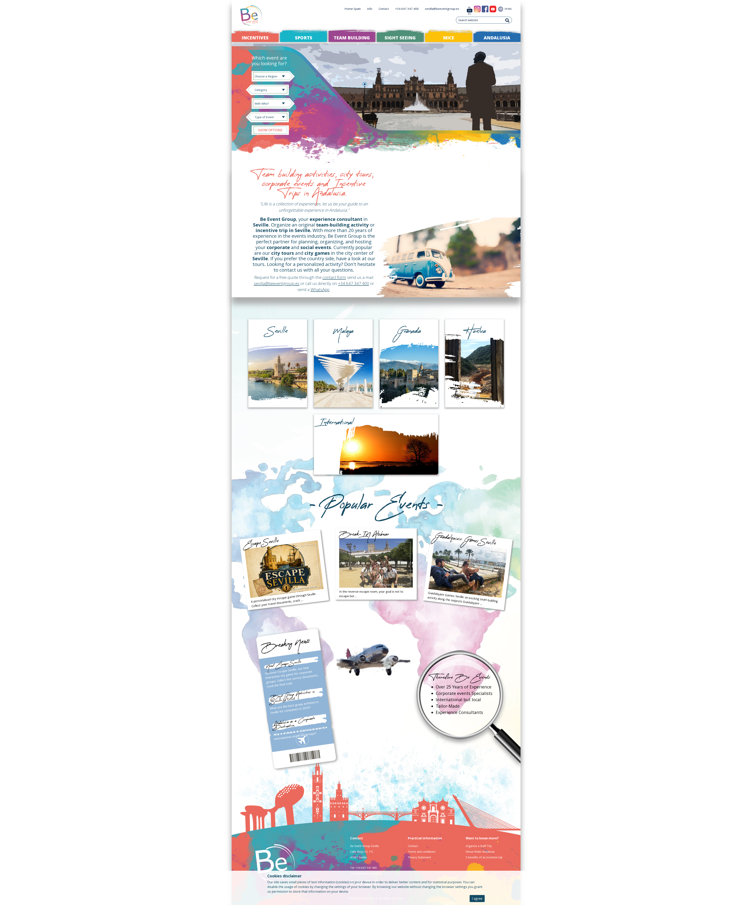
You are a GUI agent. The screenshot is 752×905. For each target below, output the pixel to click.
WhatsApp (320, 289)
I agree (477, 898)
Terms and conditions (422, 851)
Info (369, 9)
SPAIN (508, 9)
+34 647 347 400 (407, 9)
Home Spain (352, 9)
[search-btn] (507, 20)
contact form (334, 277)
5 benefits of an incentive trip (484, 857)
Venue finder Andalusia (480, 851)
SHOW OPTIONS (270, 130)
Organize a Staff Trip (479, 846)
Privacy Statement (419, 857)
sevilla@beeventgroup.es (442, 9)
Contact (384, 9)
